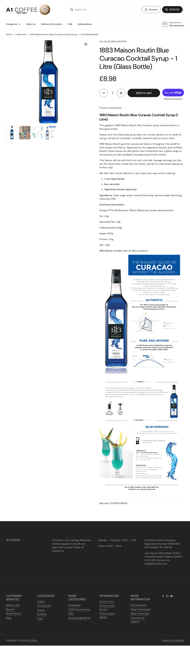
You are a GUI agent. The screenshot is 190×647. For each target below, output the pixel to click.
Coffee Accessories (79, 609)
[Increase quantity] (121, 93)
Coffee (41, 601)
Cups (40, 618)
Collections (20, 34)
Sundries (42, 614)
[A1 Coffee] (28, 10)
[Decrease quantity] (103, 93)
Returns (10, 609)
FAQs (9, 617)
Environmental (138, 605)
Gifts (71, 613)
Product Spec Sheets (107, 615)
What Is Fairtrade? (141, 609)
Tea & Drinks (44, 605)
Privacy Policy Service (107, 607)
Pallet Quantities (140, 613)
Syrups (41, 610)
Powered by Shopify (173, 640)
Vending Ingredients (79, 617)
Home (9, 34)
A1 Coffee (32, 640)
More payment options (173, 99)
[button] (172, 9)
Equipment (74, 605)
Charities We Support (138, 619)
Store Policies (13, 613)
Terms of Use (106, 601)
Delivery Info (13, 605)
